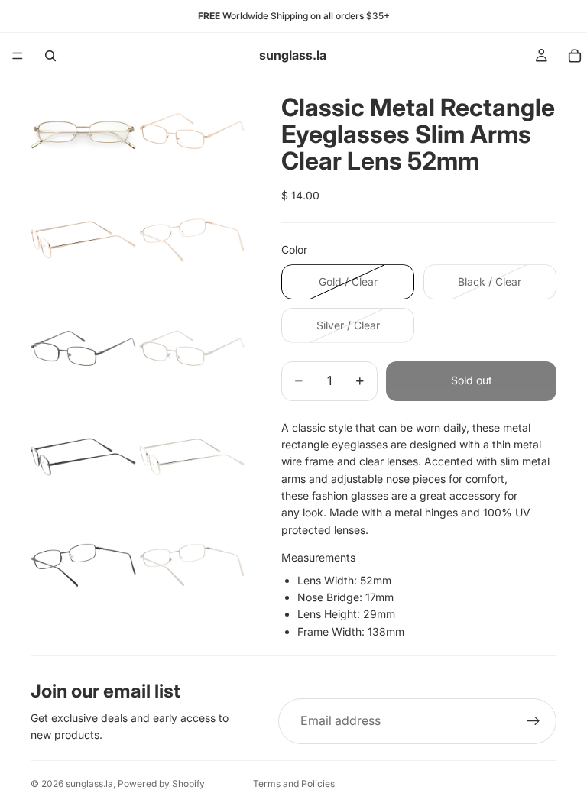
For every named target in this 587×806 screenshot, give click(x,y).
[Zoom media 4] (192, 240)
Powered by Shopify (161, 783)
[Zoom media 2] (192, 131)
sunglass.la (89, 783)
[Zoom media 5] (83, 348)
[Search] (50, 56)
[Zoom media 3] (83, 240)
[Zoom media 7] (83, 457)
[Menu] (17, 55)
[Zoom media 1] (83, 131)
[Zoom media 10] (192, 565)
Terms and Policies (294, 783)
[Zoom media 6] (192, 348)
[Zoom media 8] (192, 457)
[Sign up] (533, 721)
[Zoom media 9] (83, 565)
